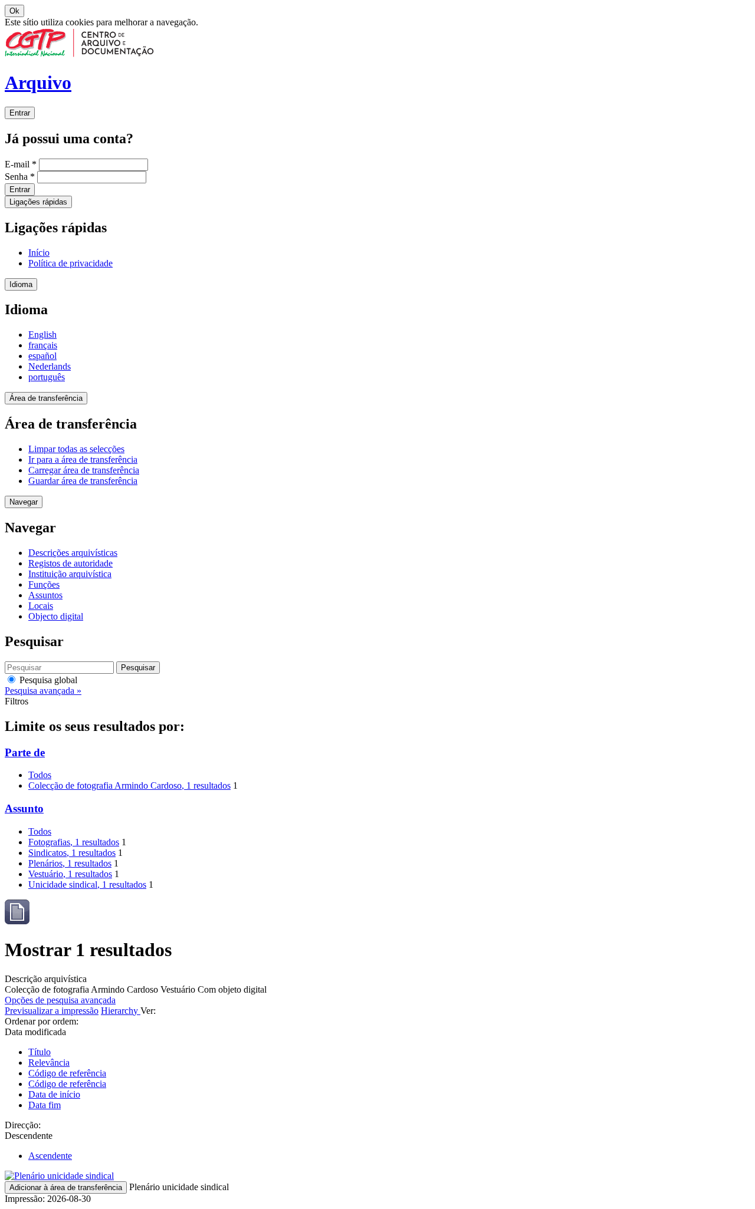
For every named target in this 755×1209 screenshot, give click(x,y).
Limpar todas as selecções (76, 449)
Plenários (69, 863)
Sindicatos (72, 853)
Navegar (23, 502)
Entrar (19, 112)
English (42, 335)
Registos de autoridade (70, 563)
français (42, 345)
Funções (44, 584)
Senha (20, 177)
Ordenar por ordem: (41, 1021)
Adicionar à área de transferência (65, 1187)
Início (39, 253)
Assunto (24, 808)
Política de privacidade (70, 263)
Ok (14, 10)
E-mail (21, 164)
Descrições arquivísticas (72, 553)
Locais (40, 606)
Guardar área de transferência (82, 481)
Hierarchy (120, 1011)
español (42, 356)
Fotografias (73, 842)
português (46, 377)
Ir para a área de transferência (82, 459)
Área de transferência (46, 398)
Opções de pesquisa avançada (60, 1000)
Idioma (20, 284)
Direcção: (23, 1125)
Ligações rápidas (38, 201)
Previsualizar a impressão (52, 1011)
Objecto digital (55, 616)
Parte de (25, 752)
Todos (39, 775)
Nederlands (49, 366)
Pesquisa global (47, 680)
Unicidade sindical (87, 884)
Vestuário (70, 874)
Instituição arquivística (69, 574)
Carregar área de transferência (83, 470)
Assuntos (45, 595)
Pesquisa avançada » (43, 691)
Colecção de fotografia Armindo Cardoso (129, 785)
